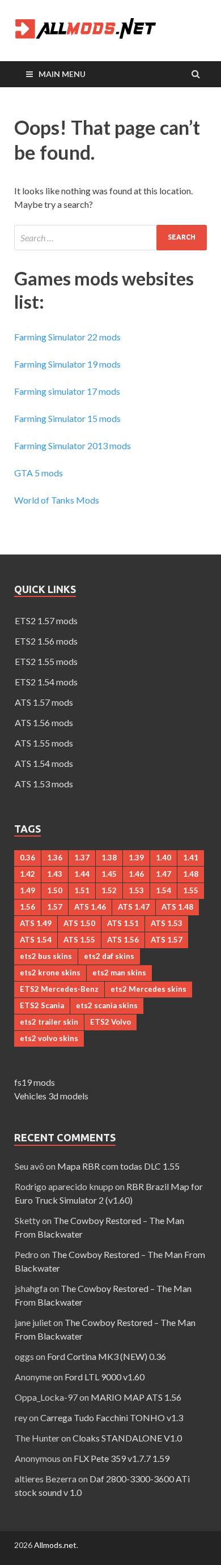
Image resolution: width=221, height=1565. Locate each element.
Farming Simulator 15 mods (67, 418)
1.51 (82, 890)
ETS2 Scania (42, 1005)
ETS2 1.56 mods (46, 641)
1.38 (109, 857)
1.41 (190, 857)
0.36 (27, 857)
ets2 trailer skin (49, 1021)
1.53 (136, 890)
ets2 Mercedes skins (148, 988)
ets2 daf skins (109, 956)
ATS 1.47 (134, 906)
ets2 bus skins (46, 956)
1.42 (27, 874)
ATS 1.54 (36, 939)
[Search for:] (110, 237)
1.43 (54, 874)
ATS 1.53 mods (44, 783)
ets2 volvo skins (49, 1038)
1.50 (54, 890)
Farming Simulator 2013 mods (72, 445)
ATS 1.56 (123, 939)
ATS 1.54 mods (44, 763)
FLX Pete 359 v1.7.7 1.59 (121, 1458)
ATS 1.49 (36, 923)
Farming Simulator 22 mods (67, 336)
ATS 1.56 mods (44, 722)
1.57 (54, 906)
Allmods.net (55, 1545)
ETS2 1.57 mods (46, 620)
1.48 (190, 874)
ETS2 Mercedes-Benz (59, 988)
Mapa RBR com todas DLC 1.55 (118, 1166)
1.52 (109, 890)
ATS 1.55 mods (44, 742)
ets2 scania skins (107, 1005)
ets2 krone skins (50, 972)
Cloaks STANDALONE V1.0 (127, 1437)
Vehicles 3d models (51, 1095)
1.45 (109, 874)
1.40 (163, 857)
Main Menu (62, 74)
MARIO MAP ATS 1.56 (136, 1397)
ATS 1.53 (166, 923)
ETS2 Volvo (110, 1021)
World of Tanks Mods (56, 499)
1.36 (54, 857)
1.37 (82, 857)
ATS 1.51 (123, 923)
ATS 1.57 (166, 939)
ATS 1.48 (177, 906)
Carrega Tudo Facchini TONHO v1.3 (111, 1417)
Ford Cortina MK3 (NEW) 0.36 (106, 1356)
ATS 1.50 (79, 923)
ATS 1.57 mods (44, 702)
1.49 (27, 890)
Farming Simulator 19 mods (67, 364)
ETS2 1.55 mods (46, 661)
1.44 (82, 874)
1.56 (27, 906)
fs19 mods (34, 1082)
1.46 (136, 874)
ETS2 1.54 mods (46, 681)
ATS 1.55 (79, 939)
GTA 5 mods (38, 472)
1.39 (136, 857)
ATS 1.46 (90, 906)
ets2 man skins (119, 972)
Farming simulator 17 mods (67, 391)
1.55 (190, 890)
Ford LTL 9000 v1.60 (104, 1376)
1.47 (163, 874)
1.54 (163, 890)
